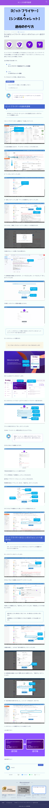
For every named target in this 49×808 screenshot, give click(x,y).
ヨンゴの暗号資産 (24, 2)
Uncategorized (9, 802)
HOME (3, 802)
